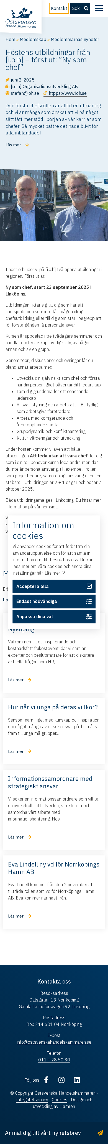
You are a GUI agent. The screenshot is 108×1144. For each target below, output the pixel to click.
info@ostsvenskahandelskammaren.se (54, 1042)
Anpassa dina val (34, 617)
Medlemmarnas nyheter (75, 39)
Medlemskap (33, 39)
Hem (10, 39)
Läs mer (53, 573)
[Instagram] (61, 1080)
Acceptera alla (32, 586)
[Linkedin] (77, 1080)
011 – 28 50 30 (54, 1060)
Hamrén (67, 1106)
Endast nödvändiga (36, 601)
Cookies (59, 1099)
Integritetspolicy (32, 1099)
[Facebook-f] (46, 1080)
